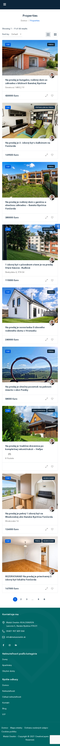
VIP (4, 714)
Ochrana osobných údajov (36, 727)
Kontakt (5, 702)
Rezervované (48, 229)
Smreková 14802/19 (14, 87)
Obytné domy (8, 671)
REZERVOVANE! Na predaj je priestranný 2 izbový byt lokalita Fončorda (28, 578)
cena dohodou (39, 410)
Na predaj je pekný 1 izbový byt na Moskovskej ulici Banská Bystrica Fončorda (29, 515)
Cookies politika (8, 731)
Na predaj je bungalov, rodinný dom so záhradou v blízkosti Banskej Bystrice (26, 81)
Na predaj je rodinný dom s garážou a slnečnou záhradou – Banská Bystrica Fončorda (25, 205)
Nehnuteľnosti (8, 691)
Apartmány (7, 665)
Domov (24, 20)
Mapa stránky (16, 727)
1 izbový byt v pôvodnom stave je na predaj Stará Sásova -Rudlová (29, 266)
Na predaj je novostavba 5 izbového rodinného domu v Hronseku (25, 329)
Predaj (51, 45)
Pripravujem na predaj (44, 107)
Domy (5, 659)
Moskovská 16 (11, 521)
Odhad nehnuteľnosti (11, 697)
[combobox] (16, 34)
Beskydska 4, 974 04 (14, 272)
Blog (4, 708)
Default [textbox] (14, 34)
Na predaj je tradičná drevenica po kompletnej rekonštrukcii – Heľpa (24, 447)
